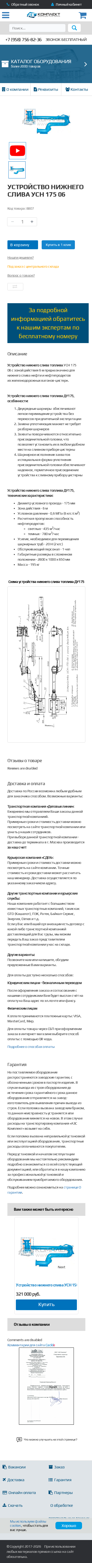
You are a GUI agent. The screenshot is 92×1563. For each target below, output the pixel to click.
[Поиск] (74, 28)
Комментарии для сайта (31, 1345)
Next (61, 1267)
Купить (46, 1304)
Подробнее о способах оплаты (31, 1047)
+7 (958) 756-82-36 (23, 39)
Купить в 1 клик (58, 245)
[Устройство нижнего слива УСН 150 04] (46, 1251)
